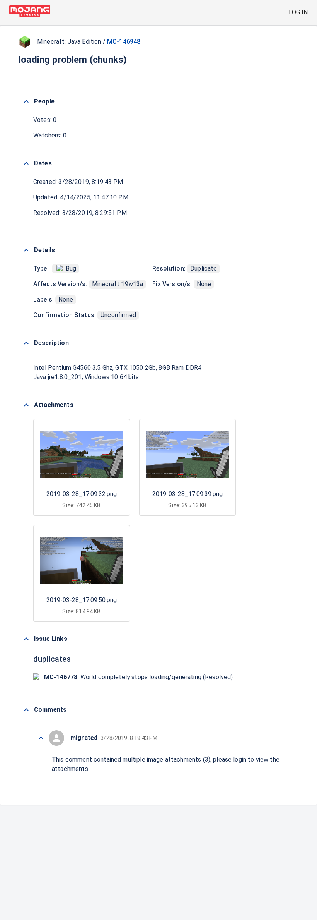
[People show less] (26, 101)
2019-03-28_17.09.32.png (81, 494)
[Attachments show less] (26, 405)
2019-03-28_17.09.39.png (187, 494)
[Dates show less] (26, 163)
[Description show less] (26, 343)
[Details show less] (26, 250)
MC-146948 (123, 41)
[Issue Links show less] (26, 639)
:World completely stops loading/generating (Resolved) (138, 677)
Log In (298, 12)
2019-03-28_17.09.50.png (81, 600)
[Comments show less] (26, 709)
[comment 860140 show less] (41, 738)
